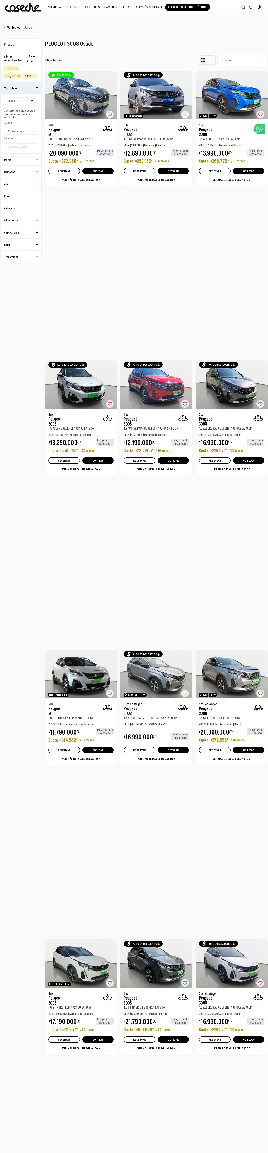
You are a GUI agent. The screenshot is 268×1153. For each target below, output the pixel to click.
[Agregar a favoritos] (110, 114)
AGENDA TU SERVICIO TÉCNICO (187, 7)
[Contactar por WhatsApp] (259, 129)
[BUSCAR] (243, 7)
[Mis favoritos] (251, 7)
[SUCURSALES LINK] (259, 7)
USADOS (71, 7)
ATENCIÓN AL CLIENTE (149, 7)
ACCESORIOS (92, 7)
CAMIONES (110, 7)
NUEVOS (53, 7)
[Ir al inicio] (23, 7)
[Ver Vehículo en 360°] (107, 128)
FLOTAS (126, 7)
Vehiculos (14, 28)
